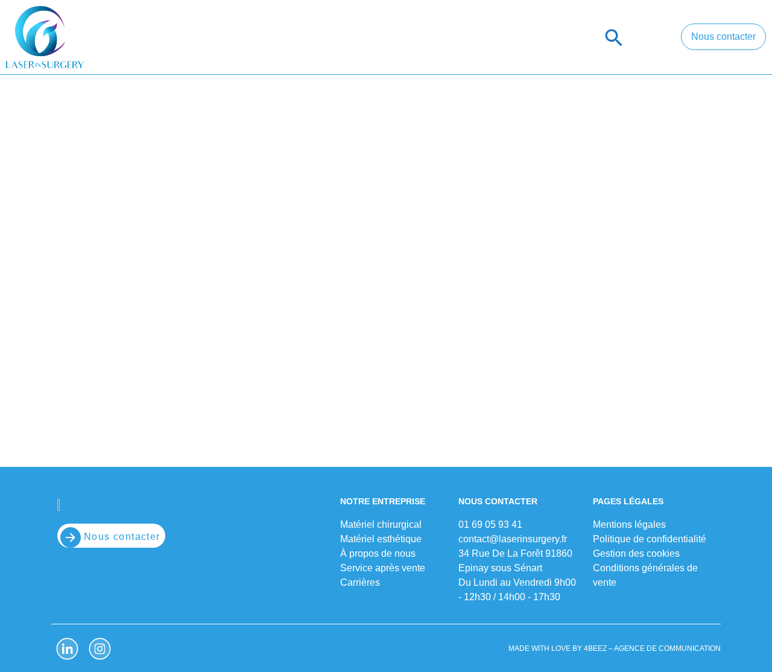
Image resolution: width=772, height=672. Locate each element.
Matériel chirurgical (205, 37)
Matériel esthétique (345, 37)
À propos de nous (475, 37)
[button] (614, 37)
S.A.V (563, 37)
